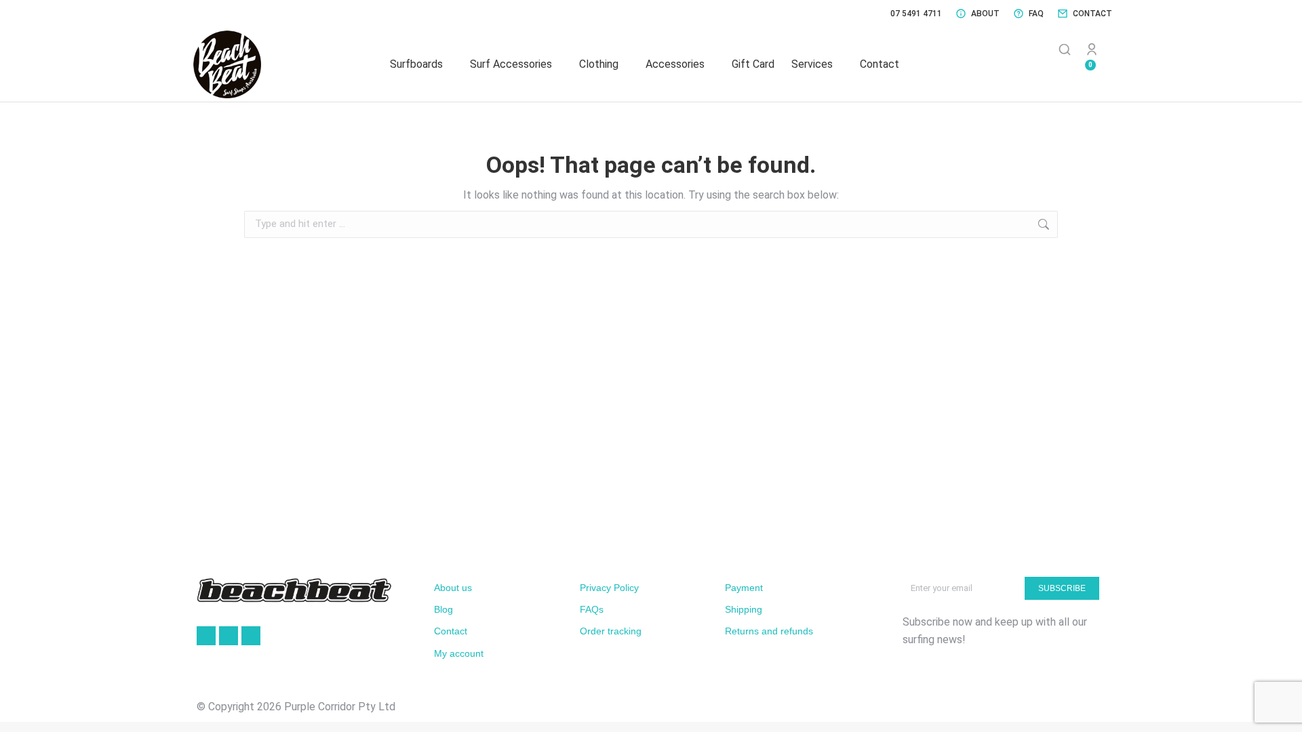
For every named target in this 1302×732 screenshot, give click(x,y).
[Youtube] (228, 635)
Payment (744, 587)
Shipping (743, 609)
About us (453, 587)
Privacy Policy (609, 587)
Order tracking (611, 631)
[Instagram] (250, 635)
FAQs (592, 609)
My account (459, 653)
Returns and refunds (769, 631)
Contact (450, 631)
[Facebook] (206, 635)
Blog (443, 609)
